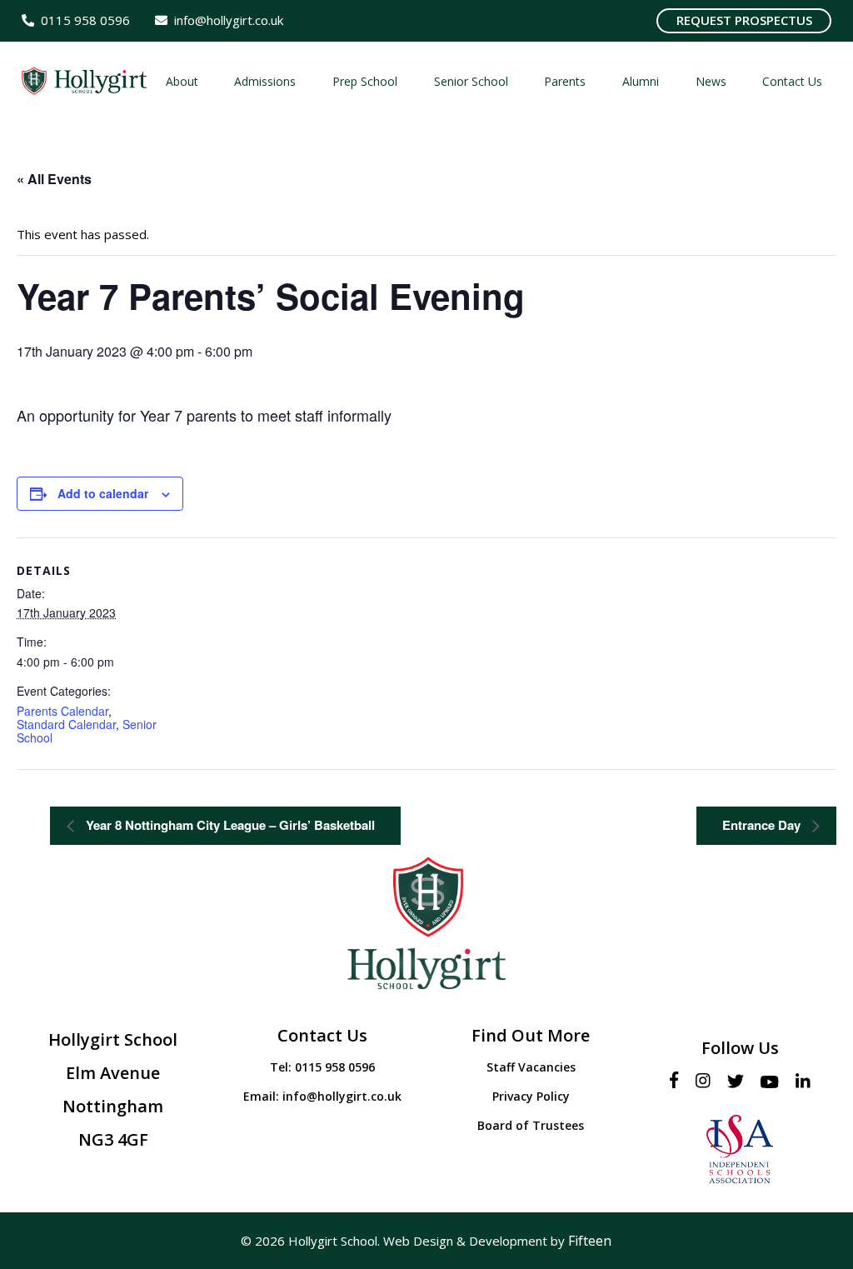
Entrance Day (763, 825)
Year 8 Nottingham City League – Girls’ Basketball (228, 825)
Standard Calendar (66, 724)
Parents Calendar (62, 710)
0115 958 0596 (335, 1067)
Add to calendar (102, 493)
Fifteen (589, 1241)
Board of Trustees (530, 1125)
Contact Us (322, 1035)
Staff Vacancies (531, 1067)
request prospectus (744, 20)
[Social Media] (678, 1081)
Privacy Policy (531, 1096)
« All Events (54, 178)
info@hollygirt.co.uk (342, 1096)
